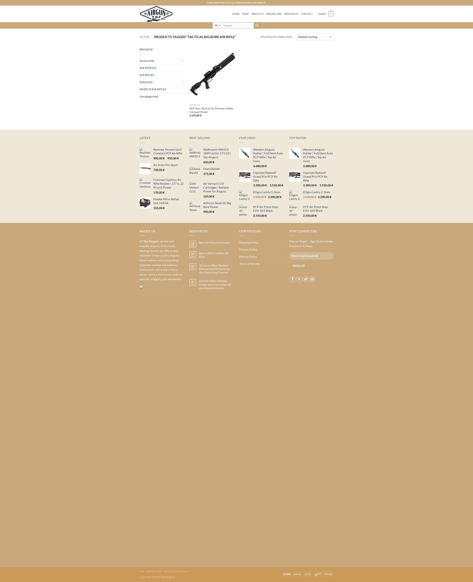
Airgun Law (274, 13)
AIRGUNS (145, 82)
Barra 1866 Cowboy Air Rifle (214, 254)
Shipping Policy (249, 242)
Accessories (146, 60)
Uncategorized (148, 96)
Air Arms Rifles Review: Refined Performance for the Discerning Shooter (214, 269)
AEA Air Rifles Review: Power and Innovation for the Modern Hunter (215, 284)
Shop (245, 13)
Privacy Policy (248, 249)
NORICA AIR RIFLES (152, 89)
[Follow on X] (299, 279)
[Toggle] (182, 60)
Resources (291, 13)
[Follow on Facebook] (293, 279)
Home (236, 13)
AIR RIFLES (146, 75)
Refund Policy (248, 256)
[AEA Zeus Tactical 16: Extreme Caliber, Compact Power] (212, 74)
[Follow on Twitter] (306, 279)
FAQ (141, 571)
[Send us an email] (312, 279)
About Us (257, 13)
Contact (307, 13)
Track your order (176, 571)
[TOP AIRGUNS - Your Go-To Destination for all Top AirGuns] (157, 14)
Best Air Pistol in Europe (214, 242)
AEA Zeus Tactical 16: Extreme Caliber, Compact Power (211, 110)
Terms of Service (249, 263)
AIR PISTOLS (147, 68)
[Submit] (257, 25)
